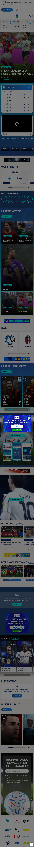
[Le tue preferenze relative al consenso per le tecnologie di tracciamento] (31, 844)
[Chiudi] (28, 418)
